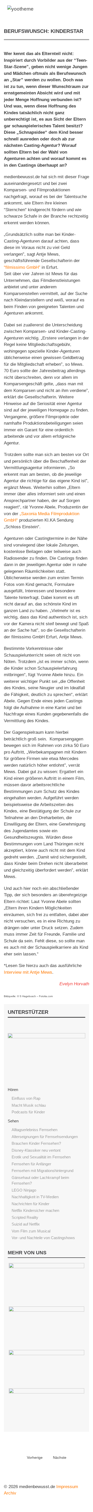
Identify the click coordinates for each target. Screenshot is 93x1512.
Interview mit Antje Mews (28, 972)
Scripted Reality (25, 1217)
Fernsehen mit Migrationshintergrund (42, 1170)
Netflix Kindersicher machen (35, 1210)
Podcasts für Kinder (28, 1112)
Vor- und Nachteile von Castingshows (43, 1238)
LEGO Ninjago (24, 1190)
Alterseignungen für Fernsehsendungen (45, 1136)
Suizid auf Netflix (26, 1224)
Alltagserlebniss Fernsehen (34, 1130)
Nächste (59, 1457)
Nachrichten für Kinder (30, 1204)
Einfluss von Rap (26, 1098)
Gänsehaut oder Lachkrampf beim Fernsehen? (40, 1180)
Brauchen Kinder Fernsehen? (36, 1143)
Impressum (67, 1486)
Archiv (10, 1493)
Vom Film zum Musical (31, 1231)
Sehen (13, 1121)
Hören (13, 1089)
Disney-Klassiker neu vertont (36, 1150)
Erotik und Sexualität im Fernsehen (41, 1157)
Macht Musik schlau (29, 1105)
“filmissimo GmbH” (22, 267)
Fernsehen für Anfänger (31, 1164)
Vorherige (35, 1457)
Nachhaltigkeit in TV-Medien (35, 1197)
